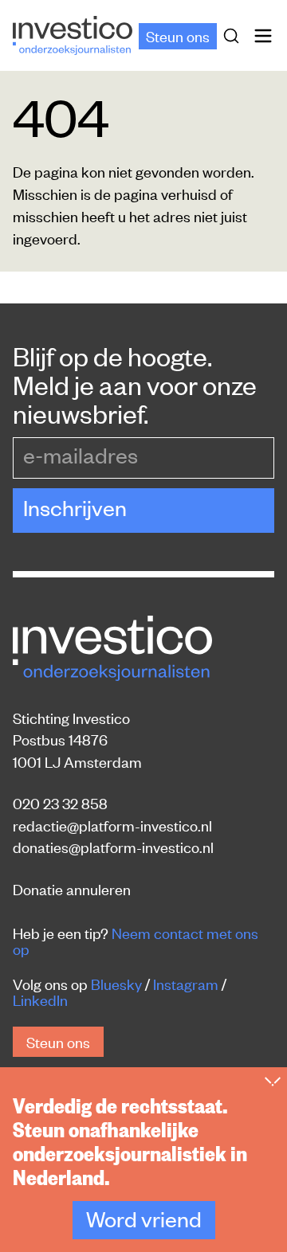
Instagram (185, 983)
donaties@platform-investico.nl (113, 846)
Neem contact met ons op (135, 940)
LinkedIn (40, 999)
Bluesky (116, 983)
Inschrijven (75, 507)
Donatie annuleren (72, 888)
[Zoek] (234, 36)
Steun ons (178, 35)
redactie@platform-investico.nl (112, 825)
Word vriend (144, 1218)
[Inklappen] (273, 1082)
